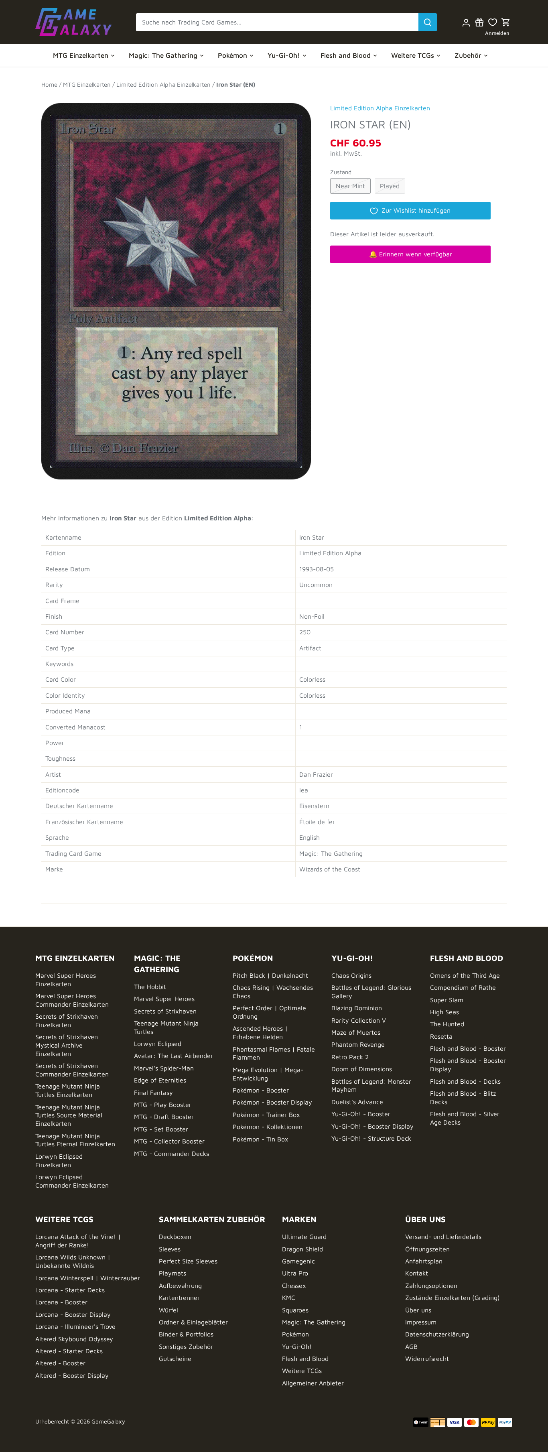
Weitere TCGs (302, 1370)
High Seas (444, 1011)
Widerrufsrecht (427, 1358)
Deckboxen (175, 1236)
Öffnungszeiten (427, 1249)
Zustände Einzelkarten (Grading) (452, 1297)
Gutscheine (175, 1358)
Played (390, 185)
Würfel (168, 1310)
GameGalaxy (108, 1421)
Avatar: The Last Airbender (173, 1055)
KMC (288, 1297)
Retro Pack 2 (350, 1056)
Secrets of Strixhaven (165, 1011)
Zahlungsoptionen (431, 1285)
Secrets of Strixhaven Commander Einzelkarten (72, 1070)
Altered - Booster (60, 1363)
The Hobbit (150, 986)
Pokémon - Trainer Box (266, 1114)
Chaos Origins (351, 975)
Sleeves (170, 1249)
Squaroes (295, 1310)
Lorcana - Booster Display (73, 1314)
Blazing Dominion (356, 1007)
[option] (176, 287)
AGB (411, 1346)
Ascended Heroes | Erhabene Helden (260, 1032)
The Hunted (447, 1024)
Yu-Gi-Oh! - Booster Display (372, 1126)
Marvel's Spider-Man (164, 1068)
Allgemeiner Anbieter (313, 1383)
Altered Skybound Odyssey (74, 1338)
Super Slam (446, 999)
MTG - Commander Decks (171, 1153)
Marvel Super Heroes (164, 998)
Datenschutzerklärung (437, 1334)
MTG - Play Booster (162, 1104)
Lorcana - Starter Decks (70, 1290)
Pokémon (295, 1334)
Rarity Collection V (358, 1020)
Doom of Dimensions (361, 1068)
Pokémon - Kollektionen (267, 1126)
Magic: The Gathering (313, 1322)
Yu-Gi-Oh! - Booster (360, 1113)
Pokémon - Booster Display (272, 1102)
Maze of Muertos (355, 1032)
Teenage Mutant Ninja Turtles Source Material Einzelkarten (68, 1115)
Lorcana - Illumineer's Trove (75, 1326)
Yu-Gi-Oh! (297, 1346)
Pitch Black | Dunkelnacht (270, 975)
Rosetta (441, 1036)
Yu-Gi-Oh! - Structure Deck (371, 1138)
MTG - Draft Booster (164, 1116)
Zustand (340, 172)
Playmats (172, 1273)
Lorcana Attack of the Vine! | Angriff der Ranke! (78, 1241)
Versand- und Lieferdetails (443, 1236)
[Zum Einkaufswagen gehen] (506, 22)
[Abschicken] (428, 22)
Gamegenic (298, 1261)
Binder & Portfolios (186, 1334)
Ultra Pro (295, 1273)
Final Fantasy (153, 1092)
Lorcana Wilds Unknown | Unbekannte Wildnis (72, 1261)
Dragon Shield (302, 1249)
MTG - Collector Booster (169, 1141)
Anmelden (497, 33)
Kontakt (416, 1273)
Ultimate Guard (304, 1236)
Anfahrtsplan (423, 1261)
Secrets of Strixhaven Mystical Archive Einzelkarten (66, 1045)
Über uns (418, 1310)
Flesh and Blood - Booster (468, 1048)
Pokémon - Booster (261, 1090)
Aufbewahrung (180, 1285)
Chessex (294, 1285)
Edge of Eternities (160, 1080)
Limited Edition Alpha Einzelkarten (380, 108)
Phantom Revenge (358, 1044)
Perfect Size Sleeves (188, 1261)
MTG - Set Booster (161, 1129)
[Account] (466, 22)
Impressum (420, 1322)
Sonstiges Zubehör (186, 1346)
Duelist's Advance (357, 1101)
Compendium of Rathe (463, 987)
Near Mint (350, 185)
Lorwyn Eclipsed (157, 1043)
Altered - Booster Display (72, 1375)
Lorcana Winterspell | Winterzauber (87, 1277)
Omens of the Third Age (465, 975)
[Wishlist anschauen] (492, 22)
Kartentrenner (179, 1297)
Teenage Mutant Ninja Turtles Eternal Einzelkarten (75, 1140)
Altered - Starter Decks (69, 1351)
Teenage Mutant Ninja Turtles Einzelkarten (67, 1090)
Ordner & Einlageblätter (193, 1322)
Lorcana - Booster (61, 1302)
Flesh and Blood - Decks (465, 1081)
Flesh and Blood (305, 1358)
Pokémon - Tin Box (260, 1139)
